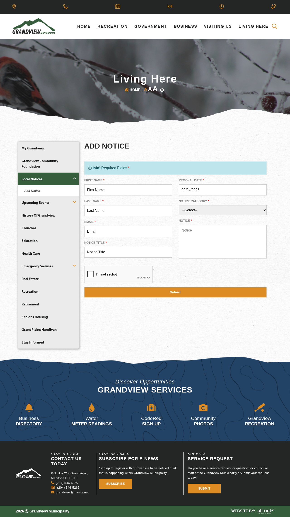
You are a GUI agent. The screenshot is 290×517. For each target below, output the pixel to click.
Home (135, 90)
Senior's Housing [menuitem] (35, 317)
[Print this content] (162, 90)
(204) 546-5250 (67, 483)
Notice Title (95, 242)
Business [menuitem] (185, 26)
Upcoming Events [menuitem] (35, 202)
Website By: (243, 511)
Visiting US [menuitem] (218, 26)
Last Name (94, 201)
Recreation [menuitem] (112, 26)
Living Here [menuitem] (253, 26)
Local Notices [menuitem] (32, 179)
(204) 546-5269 (68, 487)
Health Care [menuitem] (31, 253)
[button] (74, 179)
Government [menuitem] (150, 26)
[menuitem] (275, 26)
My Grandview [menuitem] (33, 148)
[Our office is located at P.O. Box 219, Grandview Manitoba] (14, 7)
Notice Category (194, 201)
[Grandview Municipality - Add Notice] (34, 26)
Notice (185, 220)
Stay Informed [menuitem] (33, 342)
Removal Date (191, 180)
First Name (94, 180)
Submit (204, 488)
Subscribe (115, 483)
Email (90, 222)
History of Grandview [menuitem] (38, 215)
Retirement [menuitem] (30, 304)
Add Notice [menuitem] (32, 191)
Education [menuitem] (30, 240)
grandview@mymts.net (72, 492)
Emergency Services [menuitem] (37, 266)
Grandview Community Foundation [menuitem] (40, 163)
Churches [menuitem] (29, 228)
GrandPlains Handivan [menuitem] (39, 329)
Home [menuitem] (84, 26)
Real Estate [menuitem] (30, 278)
